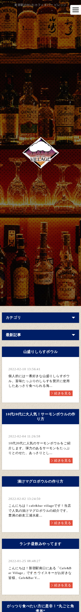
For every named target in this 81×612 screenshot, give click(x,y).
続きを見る (62, 393)
